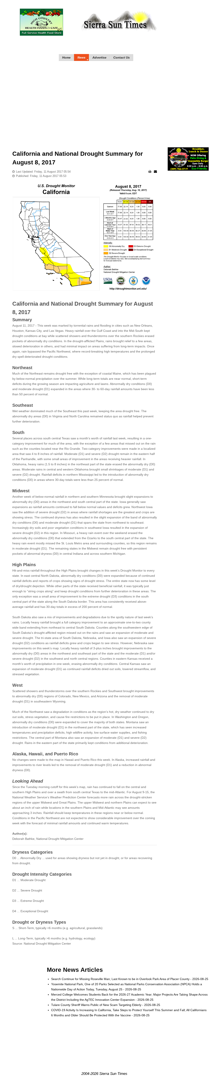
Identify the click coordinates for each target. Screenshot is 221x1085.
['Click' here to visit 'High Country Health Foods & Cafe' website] (41, 22)
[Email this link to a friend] (155, 171)
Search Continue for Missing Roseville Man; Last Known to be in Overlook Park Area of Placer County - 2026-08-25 (129, 979)
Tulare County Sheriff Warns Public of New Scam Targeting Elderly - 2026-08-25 (105, 1005)
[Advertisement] (110, 100)
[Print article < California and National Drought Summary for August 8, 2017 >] (149, 171)
